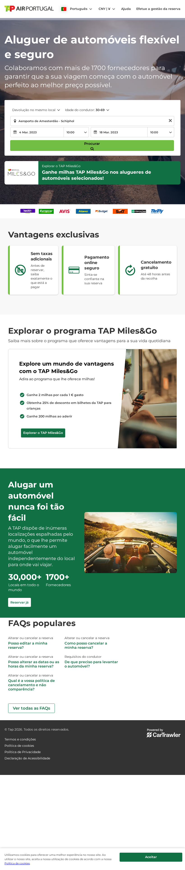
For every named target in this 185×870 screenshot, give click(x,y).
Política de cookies (17, 863)
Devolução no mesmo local (34, 110)
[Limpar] (170, 121)
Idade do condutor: (85, 110)
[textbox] (92, 121)
